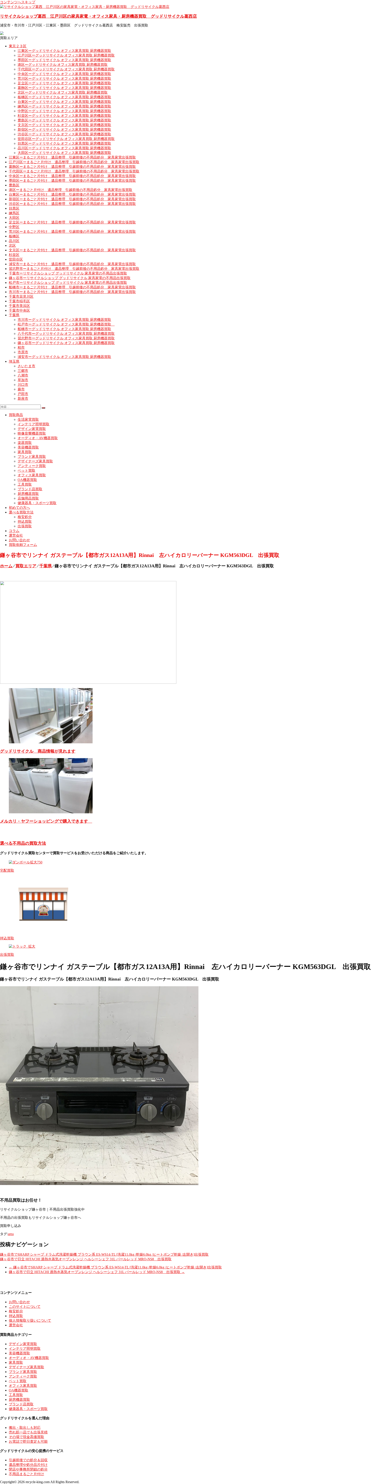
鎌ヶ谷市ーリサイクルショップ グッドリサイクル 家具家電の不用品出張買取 (70, 278)
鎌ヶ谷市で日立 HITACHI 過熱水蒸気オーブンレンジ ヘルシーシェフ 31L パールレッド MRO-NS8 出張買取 (86, 1259)
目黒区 (14, 208)
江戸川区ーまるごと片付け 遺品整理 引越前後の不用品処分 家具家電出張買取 (74, 162)
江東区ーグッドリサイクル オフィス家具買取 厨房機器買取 (64, 51)
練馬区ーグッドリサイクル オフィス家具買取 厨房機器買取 (64, 106)
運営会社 (16, 535)
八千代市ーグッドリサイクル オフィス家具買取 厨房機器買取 (66, 333)
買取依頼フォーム (23, 545)
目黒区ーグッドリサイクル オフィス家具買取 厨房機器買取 (64, 143)
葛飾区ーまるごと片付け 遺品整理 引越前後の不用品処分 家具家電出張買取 (72, 166)
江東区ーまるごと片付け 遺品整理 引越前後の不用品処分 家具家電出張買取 (72, 157)
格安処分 (25, 517)
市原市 (23, 352)
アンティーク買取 (32, 466)
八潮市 (23, 375)
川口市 (23, 384)
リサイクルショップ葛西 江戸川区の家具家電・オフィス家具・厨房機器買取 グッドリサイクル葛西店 (98, 16)
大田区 (14, 218)
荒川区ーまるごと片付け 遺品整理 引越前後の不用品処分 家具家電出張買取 (72, 231)
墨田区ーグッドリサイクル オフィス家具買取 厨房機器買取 (64, 60)
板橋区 (14, 236)
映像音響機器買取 (32, 433)
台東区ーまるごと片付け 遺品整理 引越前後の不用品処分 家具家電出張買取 (72, 194)
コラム (14, 531)
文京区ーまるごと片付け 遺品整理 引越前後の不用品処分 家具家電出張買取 (72, 250)
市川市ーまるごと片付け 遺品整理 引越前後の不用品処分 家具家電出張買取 (72, 292)
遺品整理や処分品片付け (28, 1465)
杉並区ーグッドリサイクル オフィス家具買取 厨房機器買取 (64, 115)
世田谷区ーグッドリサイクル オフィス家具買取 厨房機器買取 (66, 139)
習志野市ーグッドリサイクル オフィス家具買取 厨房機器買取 (66, 338)
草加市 (23, 380)
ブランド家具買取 (32, 456)
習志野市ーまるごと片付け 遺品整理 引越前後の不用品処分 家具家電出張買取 (74, 269)
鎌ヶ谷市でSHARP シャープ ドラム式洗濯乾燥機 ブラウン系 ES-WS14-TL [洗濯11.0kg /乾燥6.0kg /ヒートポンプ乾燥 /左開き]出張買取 (104, 1254)
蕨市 (21, 389)
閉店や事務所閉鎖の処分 (28, 1469)
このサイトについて (25, 1306)
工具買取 (25, 484)
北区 (12, 245)
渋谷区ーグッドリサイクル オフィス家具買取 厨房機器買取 (64, 134)
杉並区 (14, 255)
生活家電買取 (28, 419)
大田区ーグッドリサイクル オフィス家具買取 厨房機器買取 (64, 153)
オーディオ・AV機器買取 (38, 438)
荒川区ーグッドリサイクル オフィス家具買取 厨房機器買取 (64, 78)
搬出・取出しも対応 (25, 1427)
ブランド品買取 (30, 489)
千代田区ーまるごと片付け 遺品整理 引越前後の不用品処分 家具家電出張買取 (74, 171)
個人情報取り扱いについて (30, 1320)
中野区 (14, 227)
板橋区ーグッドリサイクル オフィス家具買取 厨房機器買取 (64, 97)
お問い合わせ (19, 540)
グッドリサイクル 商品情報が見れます (37, 751)
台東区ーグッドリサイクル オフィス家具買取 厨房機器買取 (64, 102)
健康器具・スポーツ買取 (37, 503)
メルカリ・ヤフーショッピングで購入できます (46, 821)
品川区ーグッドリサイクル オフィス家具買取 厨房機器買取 (64, 148)
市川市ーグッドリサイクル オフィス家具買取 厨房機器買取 (64, 320)
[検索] (43, 408)
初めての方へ (19, 507)
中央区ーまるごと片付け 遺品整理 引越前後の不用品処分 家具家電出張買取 (72, 176)
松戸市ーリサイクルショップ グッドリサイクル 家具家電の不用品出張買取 (68, 282)
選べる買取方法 (21, 512)
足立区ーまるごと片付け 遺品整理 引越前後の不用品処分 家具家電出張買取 (72, 222)
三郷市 (23, 371)
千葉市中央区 (19, 310)
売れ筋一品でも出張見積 (28, 1432)
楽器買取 (25, 443)
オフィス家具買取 (32, 475)
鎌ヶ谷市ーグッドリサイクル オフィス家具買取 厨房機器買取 (66, 343)
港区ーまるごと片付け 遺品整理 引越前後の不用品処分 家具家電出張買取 (70, 190)
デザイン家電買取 (32, 429)
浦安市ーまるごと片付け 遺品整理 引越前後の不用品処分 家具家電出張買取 (72, 264)
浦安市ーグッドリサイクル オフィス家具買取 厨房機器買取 (64, 357)
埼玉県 (14, 361)
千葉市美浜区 (19, 306)
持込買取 (25, 521)
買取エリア (25, 566)
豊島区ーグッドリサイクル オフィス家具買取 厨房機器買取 (64, 120)
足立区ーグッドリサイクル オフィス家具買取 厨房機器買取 (64, 83)
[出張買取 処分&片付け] (88, 682)
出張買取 (25, 526)
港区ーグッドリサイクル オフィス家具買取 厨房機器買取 (63, 64)
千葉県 (14, 315)
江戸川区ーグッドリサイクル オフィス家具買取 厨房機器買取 (66, 55)
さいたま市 (26, 366)
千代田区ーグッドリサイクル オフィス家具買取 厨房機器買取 (66, 69)
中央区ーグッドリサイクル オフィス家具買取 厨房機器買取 (64, 74)
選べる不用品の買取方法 (23, 843)
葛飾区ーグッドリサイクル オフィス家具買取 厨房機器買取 (64, 88)
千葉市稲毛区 (19, 301)
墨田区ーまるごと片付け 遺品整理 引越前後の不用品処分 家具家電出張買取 (72, 180)
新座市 (23, 398)
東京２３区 (17, 46)
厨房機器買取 (28, 494)
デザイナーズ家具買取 (35, 461)
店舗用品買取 (28, 498)
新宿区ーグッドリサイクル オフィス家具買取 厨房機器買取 (64, 129)
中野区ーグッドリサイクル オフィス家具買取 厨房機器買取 (64, 111)
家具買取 (25, 452)
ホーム (6, 566)
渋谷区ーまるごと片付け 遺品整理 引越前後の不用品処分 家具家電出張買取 (72, 204)
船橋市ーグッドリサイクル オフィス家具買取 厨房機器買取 (64, 329)
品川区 (14, 241)
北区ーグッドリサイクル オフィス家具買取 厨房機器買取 (63, 92)
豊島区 (14, 185)
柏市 (21, 347)
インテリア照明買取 (33, 424)
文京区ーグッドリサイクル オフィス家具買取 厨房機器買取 (64, 125)
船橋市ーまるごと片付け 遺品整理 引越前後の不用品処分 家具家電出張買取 (72, 287)
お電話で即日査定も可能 (28, 1441)
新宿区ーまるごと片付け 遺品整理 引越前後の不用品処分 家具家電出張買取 (72, 199)
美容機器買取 (28, 447)
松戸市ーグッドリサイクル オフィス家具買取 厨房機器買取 (66, 324)
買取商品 (16, 415)
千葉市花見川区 (21, 296)
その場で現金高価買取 (26, 1437)
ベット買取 (26, 470)
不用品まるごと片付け (26, 1474)
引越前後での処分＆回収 (28, 1460)
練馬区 (14, 213)
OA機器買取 (27, 480)
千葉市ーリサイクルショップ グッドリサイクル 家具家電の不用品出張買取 (68, 273)
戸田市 (23, 394)
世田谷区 (16, 259)
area (11, 1234)
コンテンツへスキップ (17, 2)
